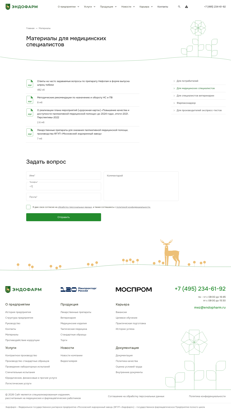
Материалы (11, 334)
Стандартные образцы (73, 334)
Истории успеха (125, 329)
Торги (64, 340)
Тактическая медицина (74, 329)
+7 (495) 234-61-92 (215, 6)
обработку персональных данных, (75, 207)
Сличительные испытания (20, 372)
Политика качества (127, 361)
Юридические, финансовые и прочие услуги (31, 377)
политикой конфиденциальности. (133, 207)
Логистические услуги (18, 383)
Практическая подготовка (131, 323)
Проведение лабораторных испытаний (27, 366)
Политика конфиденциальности (207, 396)
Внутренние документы (129, 372)
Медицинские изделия (74, 323)
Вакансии (121, 312)
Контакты (162, 6)
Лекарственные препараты (76, 312)
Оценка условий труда (129, 366)
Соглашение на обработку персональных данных (136, 396)
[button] (171, 253)
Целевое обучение (126, 317)
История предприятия (18, 312)
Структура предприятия (19, 317)
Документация (124, 355)
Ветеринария (68, 317)
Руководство (12, 323)
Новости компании (71, 355)
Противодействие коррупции (22, 340)
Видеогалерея (69, 361)
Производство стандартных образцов (27, 361)
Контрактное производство (21, 355)
